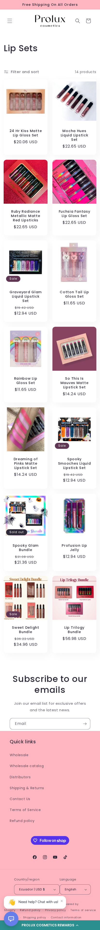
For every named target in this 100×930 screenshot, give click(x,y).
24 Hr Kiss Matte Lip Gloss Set (25, 133)
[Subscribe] (84, 723)
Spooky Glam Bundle (26, 547)
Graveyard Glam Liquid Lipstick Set (25, 296)
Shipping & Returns (27, 788)
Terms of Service (25, 809)
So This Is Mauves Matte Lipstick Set (74, 382)
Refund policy (22, 820)
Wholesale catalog (27, 765)
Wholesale (19, 755)
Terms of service (83, 910)
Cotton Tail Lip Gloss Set (74, 294)
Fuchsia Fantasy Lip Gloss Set (74, 213)
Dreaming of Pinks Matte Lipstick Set (26, 463)
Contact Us (20, 798)
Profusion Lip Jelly (74, 547)
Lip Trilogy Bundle (74, 629)
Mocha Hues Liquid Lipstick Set (74, 135)
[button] (9, 21)
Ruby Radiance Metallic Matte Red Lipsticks (25, 215)
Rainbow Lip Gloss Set (25, 380)
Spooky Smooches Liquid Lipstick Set (74, 463)
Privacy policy (55, 910)
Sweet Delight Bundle (25, 629)
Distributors (20, 777)
